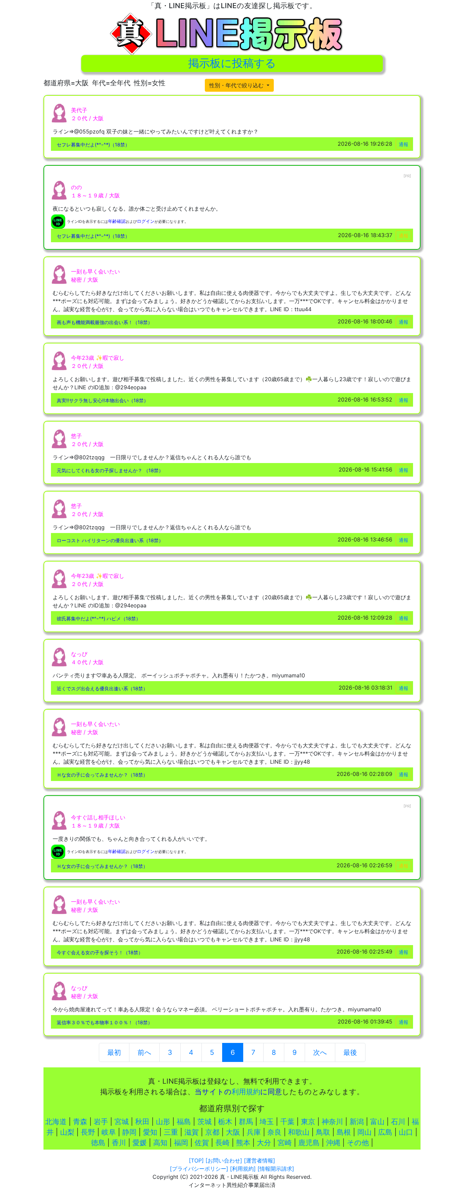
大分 (264, 1142)
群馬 (246, 1121)
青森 (80, 1121)
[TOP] (196, 1160)
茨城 (204, 1121)
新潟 (357, 1121)
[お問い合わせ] (224, 1160)
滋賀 (191, 1132)
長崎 (222, 1142)
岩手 (101, 1121)
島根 (344, 1132)
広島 (385, 1132)
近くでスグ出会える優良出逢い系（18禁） (102, 688)
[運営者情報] (259, 1160)
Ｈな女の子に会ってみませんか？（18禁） (102, 775)
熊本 (243, 1142)
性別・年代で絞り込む (237, 85)
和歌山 (298, 1132)
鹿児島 (309, 1142)
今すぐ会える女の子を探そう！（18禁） (100, 952)
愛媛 (139, 1142)
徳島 (98, 1142)
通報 (403, 144)
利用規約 (246, 1091)
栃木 (225, 1121)
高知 (160, 1142)
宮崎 (285, 1142)
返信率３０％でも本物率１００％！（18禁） (105, 1022)
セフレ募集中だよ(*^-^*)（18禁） (93, 144)
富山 (377, 1121)
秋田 (142, 1121)
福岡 (181, 1142)
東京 (308, 1121)
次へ (320, 1052)
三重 (171, 1132)
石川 (398, 1121)
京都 (212, 1132)
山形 (163, 1121)
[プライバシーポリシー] (199, 1168)
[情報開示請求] (275, 1168)
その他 (358, 1142)
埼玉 (267, 1121)
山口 (406, 1132)
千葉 (287, 1121)
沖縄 (333, 1142)
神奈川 (332, 1121)
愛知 (150, 1132)
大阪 (233, 1132)
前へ (144, 1052)
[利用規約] (243, 1168)
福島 (184, 1121)
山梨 (67, 1132)
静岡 (129, 1132)
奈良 (274, 1132)
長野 (88, 1132)
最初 (114, 1052)
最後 (350, 1052)
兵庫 (254, 1132)
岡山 (364, 1132)
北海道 (56, 1121)
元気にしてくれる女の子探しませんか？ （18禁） (110, 470)
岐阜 (109, 1132)
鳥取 (323, 1132)
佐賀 (202, 1142)
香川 (119, 1142)
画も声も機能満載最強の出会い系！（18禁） (105, 322)
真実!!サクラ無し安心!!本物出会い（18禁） (102, 400)
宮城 (121, 1121)
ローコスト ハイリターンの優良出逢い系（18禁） (110, 540)
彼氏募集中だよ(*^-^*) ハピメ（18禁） (99, 618)
